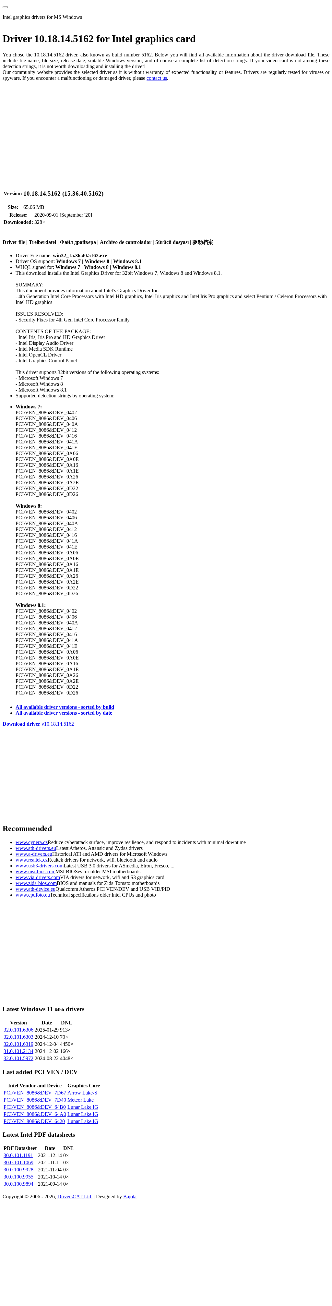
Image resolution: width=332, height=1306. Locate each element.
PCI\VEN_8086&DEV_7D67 (35, 1092)
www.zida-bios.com (36, 883)
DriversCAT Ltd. (74, 1196)
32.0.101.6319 (18, 1044)
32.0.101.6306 (18, 1030)
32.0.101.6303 (18, 1037)
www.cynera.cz (32, 842)
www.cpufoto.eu (33, 895)
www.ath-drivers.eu (36, 848)
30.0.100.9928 (18, 1169)
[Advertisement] (166, 131)
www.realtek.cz (32, 860)
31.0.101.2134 (18, 1051)
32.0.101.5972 (18, 1058)
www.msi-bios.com (35, 871)
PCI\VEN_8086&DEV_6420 (34, 1121)
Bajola (129, 1196)
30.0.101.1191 (18, 1155)
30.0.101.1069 (18, 1162)
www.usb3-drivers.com (40, 865)
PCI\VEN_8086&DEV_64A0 (35, 1114)
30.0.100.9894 (18, 1184)
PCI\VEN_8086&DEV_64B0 (35, 1107)
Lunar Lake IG (82, 1107)
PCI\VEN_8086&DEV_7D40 (35, 1100)
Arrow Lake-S (82, 1092)
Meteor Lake (80, 1100)
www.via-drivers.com (38, 877)
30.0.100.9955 (18, 1176)
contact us (157, 78)
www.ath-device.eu (35, 889)
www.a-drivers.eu (34, 854)
